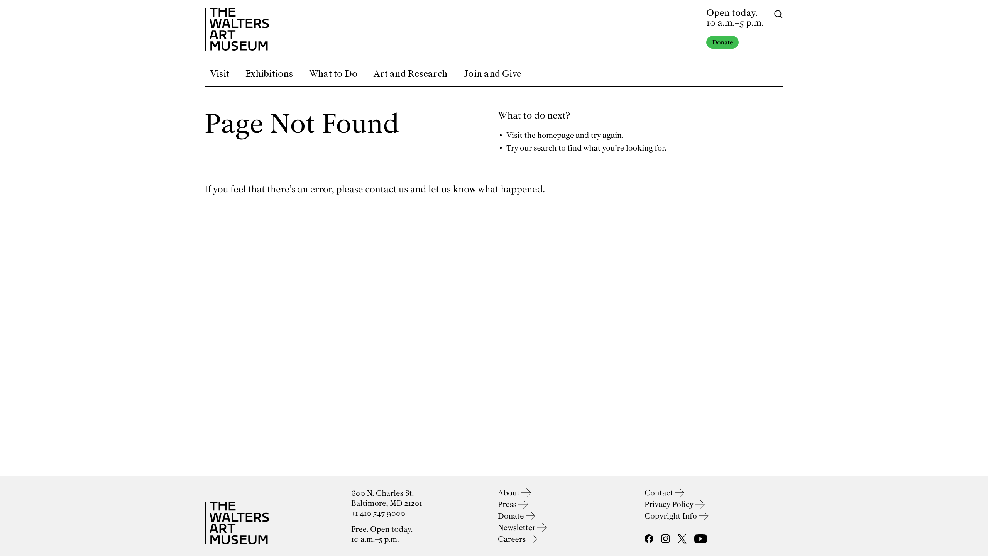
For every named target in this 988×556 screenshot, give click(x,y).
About (509, 492)
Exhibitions (269, 74)
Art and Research (410, 74)
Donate (722, 42)
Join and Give (492, 74)
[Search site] (778, 13)
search (545, 148)
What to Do (333, 74)
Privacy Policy (670, 504)
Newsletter (517, 527)
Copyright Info (672, 516)
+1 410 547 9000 (378, 513)
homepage (555, 135)
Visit (219, 74)
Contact (660, 492)
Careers (513, 539)
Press (508, 504)
